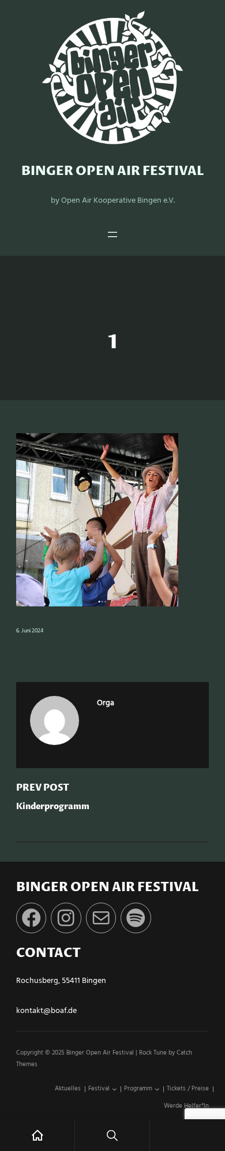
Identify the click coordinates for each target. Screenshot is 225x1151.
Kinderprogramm (52, 807)
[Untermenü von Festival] (114, 1089)
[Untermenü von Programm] (157, 1089)
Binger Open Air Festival (112, 171)
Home (37, 1135)
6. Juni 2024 (29, 631)
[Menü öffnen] (112, 234)
